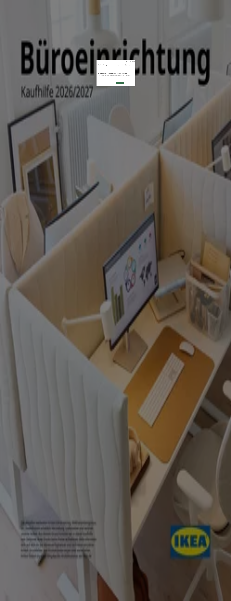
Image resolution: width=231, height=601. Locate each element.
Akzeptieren (120, 82)
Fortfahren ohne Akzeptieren (130, 61)
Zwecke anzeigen (111, 82)
